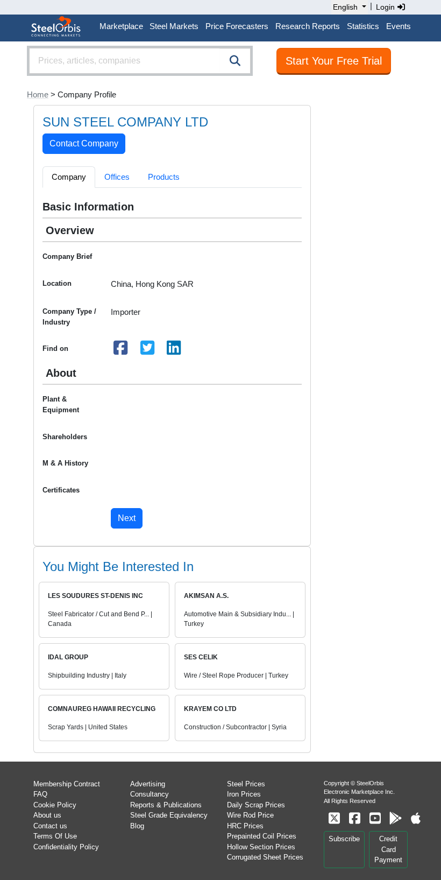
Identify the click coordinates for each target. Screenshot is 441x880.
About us (47, 815)
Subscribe (344, 839)
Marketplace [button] (121, 26)
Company (69, 176)
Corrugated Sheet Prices (265, 857)
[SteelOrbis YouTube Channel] (375, 818)
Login (386, 7)
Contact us (50, 826)
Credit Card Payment (388, 849)
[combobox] (140, 61)
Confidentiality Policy (66, 847)
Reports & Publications (166, 805)
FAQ (40, 794)
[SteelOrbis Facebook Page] (354, 818)
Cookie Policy (54, 805)
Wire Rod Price (250, 815)
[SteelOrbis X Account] (334, 818)
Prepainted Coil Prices (261, 836)
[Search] (235, 61)
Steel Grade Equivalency (169, 815)
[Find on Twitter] (147, 350)
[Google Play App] (395, 818)
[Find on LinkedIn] (174, 350)
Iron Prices (244, 794)
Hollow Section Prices (261, 847)
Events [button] (398, 26)
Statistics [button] (363, 26)
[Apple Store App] (416, 818)
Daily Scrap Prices (256, 805)
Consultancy (149, 794)
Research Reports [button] (307, 26)
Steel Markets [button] (174, 26)
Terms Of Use (55, 836)
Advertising (147, 784)
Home (37, 94)
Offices (117, 176)
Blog (137, 826)
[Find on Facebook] (121, 350)
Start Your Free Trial (334, 61)
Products (164, 176)
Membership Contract (66, 784)
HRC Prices (245, 826)
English (345, 7)
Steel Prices (246, 784)
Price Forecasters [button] (236, 26)
